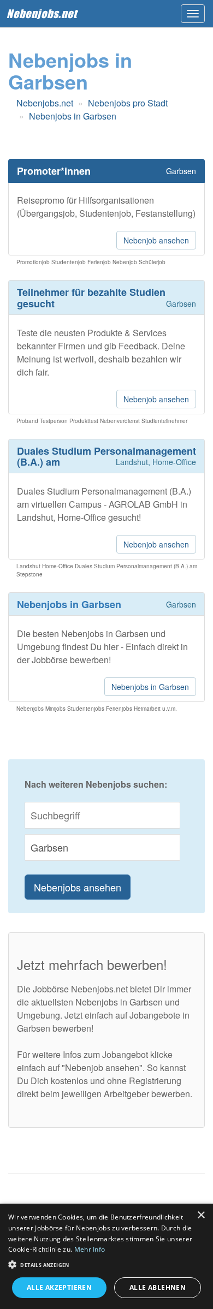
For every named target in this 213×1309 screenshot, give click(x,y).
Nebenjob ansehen (156, 240)
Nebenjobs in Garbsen (150, 686)
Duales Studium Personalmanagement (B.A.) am (106, 456)
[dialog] (106, 1256)
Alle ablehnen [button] (157, 1287)
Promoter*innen (54, 171)
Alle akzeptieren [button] (59, 1287)
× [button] (201, 1215)
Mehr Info (89, 1249)
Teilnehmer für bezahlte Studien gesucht (91, 298)
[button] (106, 1264)
